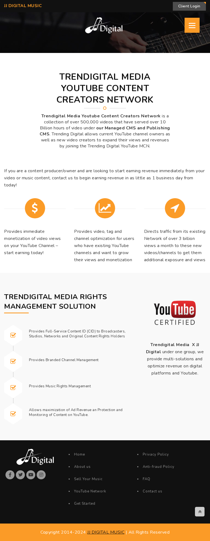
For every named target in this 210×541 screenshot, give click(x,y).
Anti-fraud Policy (158, 466)
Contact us (152, 491)
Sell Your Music (88, 479)
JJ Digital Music (23, 6)
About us (82, 466)
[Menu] (192, 25)
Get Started (84, 503)
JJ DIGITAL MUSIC (105, 532)
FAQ (146, 479)
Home (79, 454)
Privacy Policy (156, 454)
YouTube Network (90, 491)
